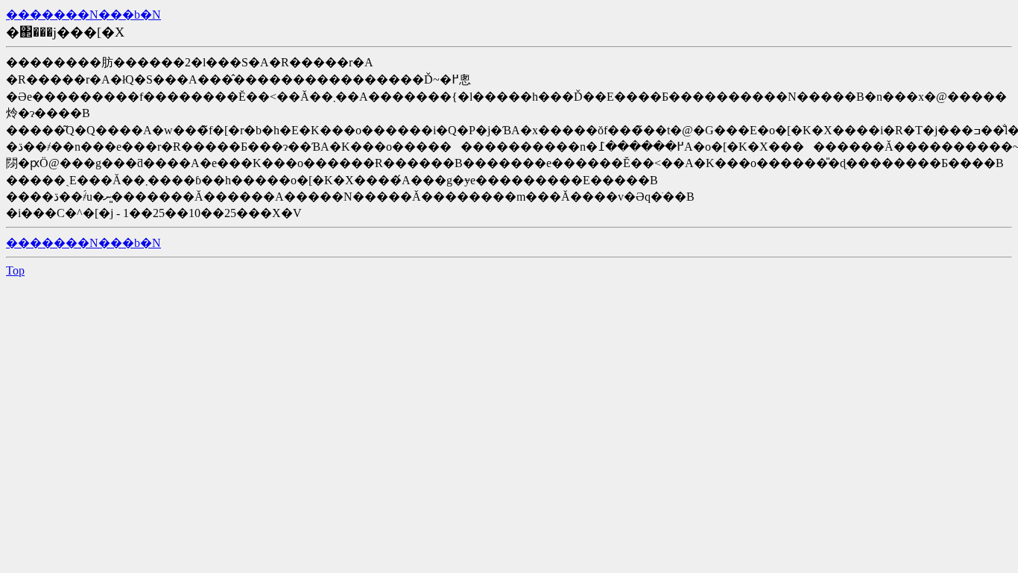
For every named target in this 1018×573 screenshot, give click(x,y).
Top (15, 270)
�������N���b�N (83, 14)
